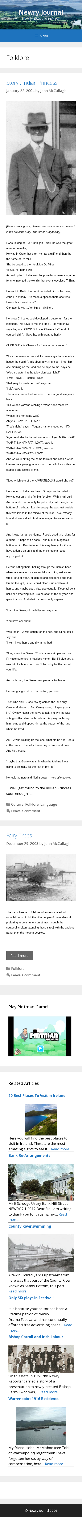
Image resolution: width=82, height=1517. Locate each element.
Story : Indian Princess (32, 82)
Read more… (61, 1148)
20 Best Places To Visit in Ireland (37, 1095)
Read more (22, 956)
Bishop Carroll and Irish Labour (35, 1336)
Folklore (32, 804)
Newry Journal (41, 12)
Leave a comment (25, 810)
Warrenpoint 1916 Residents (33, 1398)
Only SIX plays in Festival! (31, 1297)
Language (48, 804)
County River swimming (29, 1226)
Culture (17, 804)
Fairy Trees (19, 835)
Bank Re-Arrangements (29, 1155)
